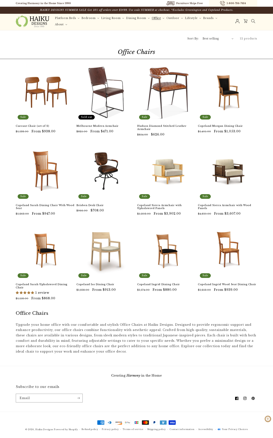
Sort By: (193, 38)
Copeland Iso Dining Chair (95, 284)
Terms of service (133, 429)
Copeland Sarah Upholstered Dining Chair (41, 286)
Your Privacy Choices (235, 429)
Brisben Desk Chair (90, 205)
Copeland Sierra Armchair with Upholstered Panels (159, 207)
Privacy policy (110, 429)
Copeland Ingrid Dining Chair (158, 284)
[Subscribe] (78, 398)
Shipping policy (156, 429)
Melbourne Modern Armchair (98, 126)
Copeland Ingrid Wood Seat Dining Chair (227, 284)
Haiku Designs (44, 429)
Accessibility (205, 429)
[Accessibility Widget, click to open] (268, 419)
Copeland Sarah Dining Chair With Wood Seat (45, 207)
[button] (253, 21)
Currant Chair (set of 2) (32, 126)
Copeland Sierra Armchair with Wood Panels (224, 207)
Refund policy (90, 429)
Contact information (182, 429)
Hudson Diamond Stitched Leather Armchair (162, 128)
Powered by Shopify (66, 429)
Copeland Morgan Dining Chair (220, 126)
